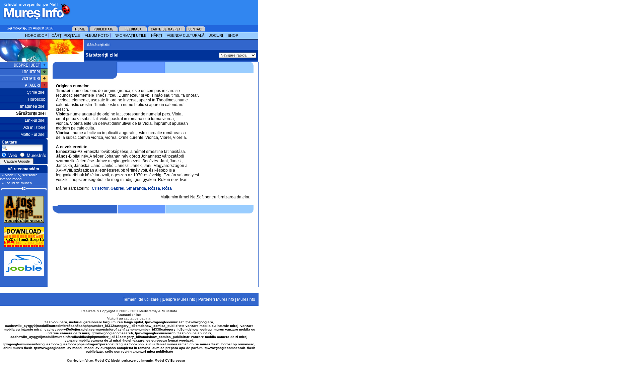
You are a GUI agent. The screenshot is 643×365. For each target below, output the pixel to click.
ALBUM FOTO (97, 35)
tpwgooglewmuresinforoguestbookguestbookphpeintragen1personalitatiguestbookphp (73, 344)
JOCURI (216, 35)
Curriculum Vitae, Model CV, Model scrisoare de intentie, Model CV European (126, 360)
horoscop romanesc (237, 344)
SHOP (233, 35)
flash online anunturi (194, 333)
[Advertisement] (155, 10)
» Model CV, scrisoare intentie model (19, 177)
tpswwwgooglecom (49, 348)
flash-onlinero (56, 322)
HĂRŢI (156, 35)
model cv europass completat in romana (117, 348)
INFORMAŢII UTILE (130, 35)
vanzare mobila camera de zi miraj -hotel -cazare (104, 340)
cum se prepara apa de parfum (177, 348)
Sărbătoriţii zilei (31, 113)
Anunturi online (129, 314)
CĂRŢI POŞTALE (66, 35)
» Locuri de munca (17, 183)
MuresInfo (169, 311)
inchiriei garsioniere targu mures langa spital (106, 322)
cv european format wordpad (169, 340)
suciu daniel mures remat (167, 344)
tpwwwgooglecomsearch (112, 333)
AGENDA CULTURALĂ (185, 35)
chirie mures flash (204, 344)
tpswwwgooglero (199, 322)
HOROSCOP (36, 35)
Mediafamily (148, 311)
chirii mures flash (17, 348)
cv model (74, 348)
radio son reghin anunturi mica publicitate (139, 351)
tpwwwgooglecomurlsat (164, 322)
